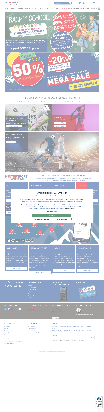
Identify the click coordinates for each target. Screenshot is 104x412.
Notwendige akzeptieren (61, 219)
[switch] (98, 406)
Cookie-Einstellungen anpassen (41, 219)
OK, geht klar (52, 215)
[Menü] (101, 397)
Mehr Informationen (52, 211)
